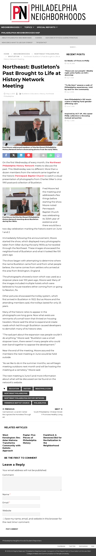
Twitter (72, 546)
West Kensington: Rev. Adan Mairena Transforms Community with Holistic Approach (11, 443)
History (42, 94)
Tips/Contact (41, 42)
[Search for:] (81, 47)
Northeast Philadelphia (46, 54)
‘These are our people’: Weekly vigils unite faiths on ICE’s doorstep (79, 73)
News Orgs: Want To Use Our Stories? (17, 42)
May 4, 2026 (70, 121)
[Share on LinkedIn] (21, 155)
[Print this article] (43, 155)
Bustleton (26, 94)
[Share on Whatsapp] (51, 155)
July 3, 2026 (70, 92)
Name (6, 494)
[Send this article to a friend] (36, 155)
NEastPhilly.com (43, 389)
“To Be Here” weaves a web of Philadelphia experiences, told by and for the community (78, 87)
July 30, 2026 (71, 63)
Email (5, 502)
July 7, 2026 (70, 78)
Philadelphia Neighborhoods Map (20, 33)
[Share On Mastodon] (58, 155)
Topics (28, 27)
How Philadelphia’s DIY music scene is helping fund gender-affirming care (78, 101)
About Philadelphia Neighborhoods (17, 38)
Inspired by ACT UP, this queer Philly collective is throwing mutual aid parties (78, 116)
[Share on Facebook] (6, 155)
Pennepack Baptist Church (29, 176)
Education (34, 94)
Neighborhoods (10, 27)
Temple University (62, 553)
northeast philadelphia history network (24, 398)
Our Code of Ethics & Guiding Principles (62, 38)
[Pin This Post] (28, 155)
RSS (92, 546)
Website (6, 510)
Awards (38, 38)
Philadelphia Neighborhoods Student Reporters (21, 541)
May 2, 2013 (10, 94)
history (27, 389)
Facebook (61, 546)
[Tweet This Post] (14, 155)
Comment (8, 475)
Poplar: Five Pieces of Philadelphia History (29, 439)
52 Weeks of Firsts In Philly (77, 61)
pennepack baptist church (16, 403)
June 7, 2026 (70, 106)
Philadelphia (40, 403)
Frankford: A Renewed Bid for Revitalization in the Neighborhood (52, 440)
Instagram (83, 546)
